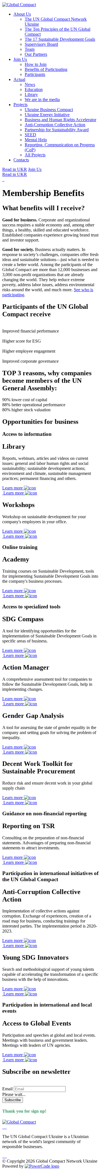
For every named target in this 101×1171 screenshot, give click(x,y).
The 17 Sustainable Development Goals (60, 39)
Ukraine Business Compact (49, 109)
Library (31, 94)
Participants (35, 74)
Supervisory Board (41, 44)
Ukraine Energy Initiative (47, 114)
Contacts (21, 159)
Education (34, 89)
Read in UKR (14, 169)
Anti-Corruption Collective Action (55, 124)
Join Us (20, 59)
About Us (22, 14)
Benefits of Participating (46, 69)
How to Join (36, 64)
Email (7, 1088)
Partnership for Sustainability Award (57, 129)
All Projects (35, 154)
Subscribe (12, 1100)
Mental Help (36, 139)
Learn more (13, 488)
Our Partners (36, 54)
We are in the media (42, 99)
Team (30, 49)
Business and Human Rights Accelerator (60, 119)
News (30, 84)
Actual (19, 79)
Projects (20, 104)
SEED (30, 134)
